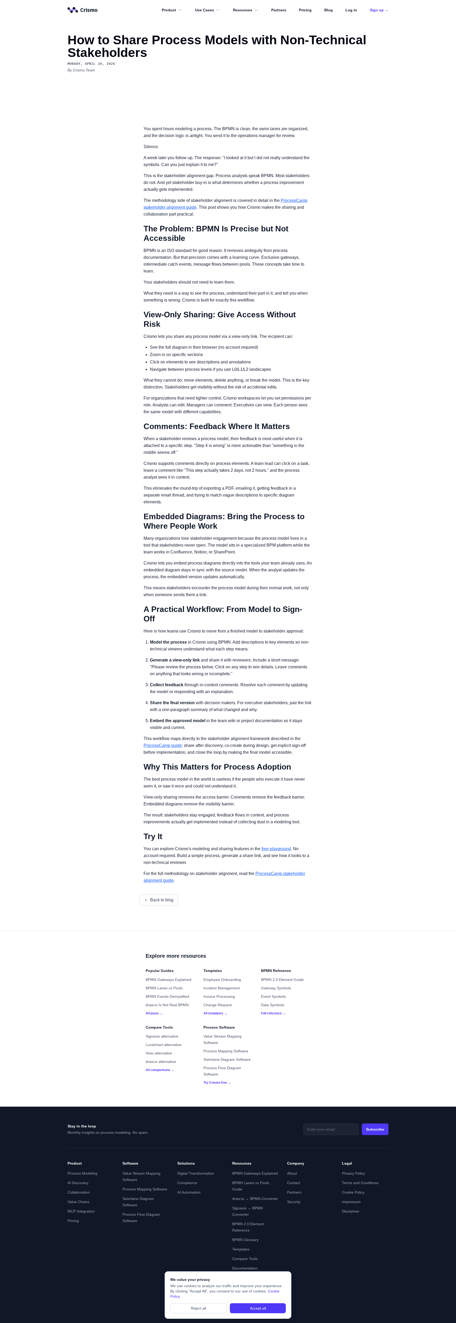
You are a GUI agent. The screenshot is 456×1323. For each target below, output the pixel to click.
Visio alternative (159, 1053)
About (292, 1173)
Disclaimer (350, 1211)
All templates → (215, 1013)
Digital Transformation (195, 1173)
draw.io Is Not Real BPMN (167, 1005)
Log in (351, 10)
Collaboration (79, 1192)
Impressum (351, 1202)
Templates (240, 1249)
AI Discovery (78, 1183)
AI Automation (189, 1192)
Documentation (245, 1268)
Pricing (305, 10)
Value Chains (78, 1202)
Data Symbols (272, 1005)
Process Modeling (82, 1173)
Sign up (379, 10)
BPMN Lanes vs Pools (164, 988)
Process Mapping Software (225, 1051)
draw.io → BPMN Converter (255, 1198)
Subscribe (375, 1129)
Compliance (187, 1183)
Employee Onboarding (222, 979)
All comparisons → (160, 1070)
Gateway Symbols (276, 988)
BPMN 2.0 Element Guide (282, 979)
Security (294, 1202)
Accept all (258, 1308)
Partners (278, 10)
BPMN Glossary (245, 1240)
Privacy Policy (353, 1173)
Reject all (198, 1308)
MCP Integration (81, 1211)
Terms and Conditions (360, 1183)
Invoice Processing (219, 996)
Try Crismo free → (217, 1082)
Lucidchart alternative (164, 1045)
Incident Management (221, 988)
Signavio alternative (162, 1036)
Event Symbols (273, 996)
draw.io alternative (161, 1061)
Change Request (217, 1005)
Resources (242, 10)
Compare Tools (245, 1259)
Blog (328, 10)
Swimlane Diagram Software (227, 1059)
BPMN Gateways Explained (168, 979)
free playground (276, 849)
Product (169, 10)
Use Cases (204, 10)
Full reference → (273, 1013)
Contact (293, 1183)
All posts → (154, 1013)
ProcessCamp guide (163, 745)
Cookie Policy (353, 1192)
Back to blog (161, 900)
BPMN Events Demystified (167, 996)
